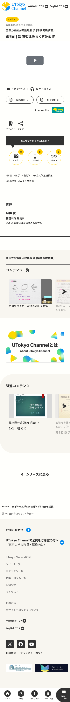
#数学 (17, 175)
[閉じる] (61, 139)
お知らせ (11, 585)
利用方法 (11, 603)
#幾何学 (26, 175)
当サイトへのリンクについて (22, 610)
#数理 (9, 175)
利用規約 (11, 653)
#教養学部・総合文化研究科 (20, 181)
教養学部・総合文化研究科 (19, 25)
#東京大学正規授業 (43, 175)
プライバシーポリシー (33, 653)
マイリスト (12, 592)
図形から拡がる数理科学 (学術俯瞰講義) (30, 30)
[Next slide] (64, 291)
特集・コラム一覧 (16, 578)
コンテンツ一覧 (15, 571)
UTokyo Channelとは (18, 557)
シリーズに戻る (37, 474)
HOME (5, 506)
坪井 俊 (11, 213)
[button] (16, 158)
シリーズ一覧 (13, 564)
